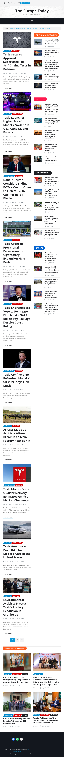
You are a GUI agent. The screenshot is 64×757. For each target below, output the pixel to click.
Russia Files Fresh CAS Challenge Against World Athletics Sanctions (51, 282)
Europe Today (7, 73)
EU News (5, 136)
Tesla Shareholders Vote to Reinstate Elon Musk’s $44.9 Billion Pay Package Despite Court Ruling (16, 317)
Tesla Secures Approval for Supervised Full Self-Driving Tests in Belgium (30, 28)
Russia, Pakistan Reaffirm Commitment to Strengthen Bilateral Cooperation (45, 720)
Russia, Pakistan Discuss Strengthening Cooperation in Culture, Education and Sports (16, 679)
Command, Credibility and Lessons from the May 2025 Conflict (51, 42)
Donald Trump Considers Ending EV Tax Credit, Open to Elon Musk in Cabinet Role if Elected (17, 189)
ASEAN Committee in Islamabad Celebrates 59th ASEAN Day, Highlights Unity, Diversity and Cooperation (46, 681)
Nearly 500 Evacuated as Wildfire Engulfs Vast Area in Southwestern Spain (51, 192)
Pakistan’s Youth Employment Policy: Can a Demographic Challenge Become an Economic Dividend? (51, 64)
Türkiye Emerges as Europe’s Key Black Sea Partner (52, 52)
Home (6, 28)
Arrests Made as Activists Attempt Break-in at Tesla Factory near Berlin (16, 435)
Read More (8, 88)
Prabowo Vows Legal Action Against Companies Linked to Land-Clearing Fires (51, 180)
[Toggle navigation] (32, 21)
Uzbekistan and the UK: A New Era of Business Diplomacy (51, 159)
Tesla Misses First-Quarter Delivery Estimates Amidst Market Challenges (16, 494)
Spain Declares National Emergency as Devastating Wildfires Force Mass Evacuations (51, 220)
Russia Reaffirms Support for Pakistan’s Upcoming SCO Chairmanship (16, 721)
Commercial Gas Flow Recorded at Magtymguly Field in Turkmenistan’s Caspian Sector (51, 134)
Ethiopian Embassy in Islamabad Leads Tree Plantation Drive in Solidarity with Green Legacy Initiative (51, 206)
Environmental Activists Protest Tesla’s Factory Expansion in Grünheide (14, 607)
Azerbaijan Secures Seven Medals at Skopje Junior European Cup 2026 (50, 294)
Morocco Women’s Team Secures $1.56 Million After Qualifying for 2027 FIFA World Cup (50, 256)
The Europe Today (32, 10)
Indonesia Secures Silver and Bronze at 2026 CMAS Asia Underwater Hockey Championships (51, 307)
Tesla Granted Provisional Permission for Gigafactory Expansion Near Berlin (14, 253)
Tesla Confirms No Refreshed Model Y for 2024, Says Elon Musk (16, 380)
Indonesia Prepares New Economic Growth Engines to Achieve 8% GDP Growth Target (52, 121)
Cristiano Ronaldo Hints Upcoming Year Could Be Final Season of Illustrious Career (51, 270)
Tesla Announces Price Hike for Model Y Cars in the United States (16, 551)
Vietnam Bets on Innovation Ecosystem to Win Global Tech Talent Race (51, 233)
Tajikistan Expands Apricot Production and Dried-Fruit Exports (50, 147)
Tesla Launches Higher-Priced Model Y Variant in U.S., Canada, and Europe (16, 125)
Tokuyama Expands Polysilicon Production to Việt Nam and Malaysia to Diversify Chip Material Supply (51, 108)
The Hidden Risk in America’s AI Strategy (51, 76)
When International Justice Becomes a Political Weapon (51, 85)
